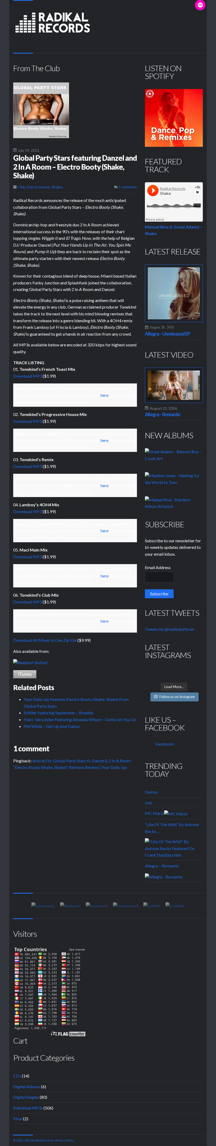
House (44, 187)
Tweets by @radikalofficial (169, 629)
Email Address (158, 567)
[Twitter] (151, 905)
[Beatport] (30, 661)
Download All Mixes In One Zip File (45, 640)
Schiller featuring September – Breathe (58, 712)
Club (21, 187)
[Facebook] (97, 905)
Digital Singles (26, 1097)
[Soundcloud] (125, 905)
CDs (17, 1075)
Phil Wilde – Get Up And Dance (52, 726)
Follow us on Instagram (177, 697)
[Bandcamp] (43, 905)
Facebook (164, 743)
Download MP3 (27, 375)
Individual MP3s (28, 1107)
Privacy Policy (65, 1140)
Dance (32, 187)
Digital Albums (26, 1086)
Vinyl (17, 1118)
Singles (57, 187)
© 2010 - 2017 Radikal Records (33, 1140)
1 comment (127, 187)
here (105, 395)
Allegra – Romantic (162, 414)
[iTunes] (24, 673)
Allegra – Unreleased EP (167, 334)
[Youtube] (175, 905)
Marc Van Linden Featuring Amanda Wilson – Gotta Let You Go (80, 719)
